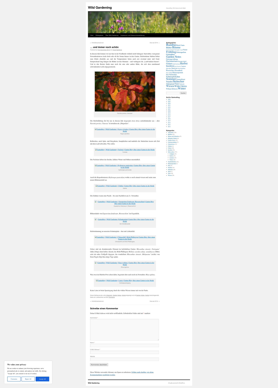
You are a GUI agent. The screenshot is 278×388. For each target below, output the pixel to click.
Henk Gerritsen (176, 64)
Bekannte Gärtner (172, 138)
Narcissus (174, 68)
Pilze (169, 165)
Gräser (169, 63)
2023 (169, 105)
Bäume (176, 47)
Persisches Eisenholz (174, 70)
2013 (169, 124)
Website (92, 356)
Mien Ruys (168, 68)
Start (91, 35)
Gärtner (170, 146)
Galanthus (170, 54)
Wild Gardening (100, 7)
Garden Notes (117, 295)
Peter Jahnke (169, 72)
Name (92, 342)
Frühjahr (172, 154)
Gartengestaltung (172, 59)
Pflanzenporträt (177, 72)
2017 (169, 117)
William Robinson (172, 89)
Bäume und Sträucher (173, 136)
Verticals (181, 84)
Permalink (112, 297)
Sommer (171, 79)
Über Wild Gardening (111, 35)
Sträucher (178, 81)
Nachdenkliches (172, 161)
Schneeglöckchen (173, 76)
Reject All (28, 379)
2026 (169, 99)
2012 (169, 126)
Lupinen (183, 66)
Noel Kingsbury (181, 68)
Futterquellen (181, 52)
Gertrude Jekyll (182, 61)
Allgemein (109, 295)
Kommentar (94, 318)
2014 (169, 122)
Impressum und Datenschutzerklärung (132, 35)
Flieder (185, 50)
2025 (169, 101)
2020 (169, 111)
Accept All (42, 379)
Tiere (177, 83)
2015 (169, 121)
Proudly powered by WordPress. (176, 383)
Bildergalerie (99, 35)
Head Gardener (117, 50)
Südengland (170, 84)
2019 (169, 113)
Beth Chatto (181, 45)
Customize (14, 379)
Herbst (124, 295)
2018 (169, 115)
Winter (182, 88)
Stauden (169, 81)
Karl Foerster (178, 66)
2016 (169, 119)
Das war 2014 (155, 43)
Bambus (171, 44)
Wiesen (170, 86)
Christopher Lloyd (178, 50)
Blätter (169, 47)
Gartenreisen (172, 61)
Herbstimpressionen (97, 43)
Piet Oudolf (169, 75)
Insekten (170, 65)
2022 (169, 107)
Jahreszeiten (171, 152)
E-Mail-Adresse (95, 349)
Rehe (175, 75)
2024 (169, 103)
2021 (169, 109)
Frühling (171, 52)
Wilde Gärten (180, 86)
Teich (169, 171)
